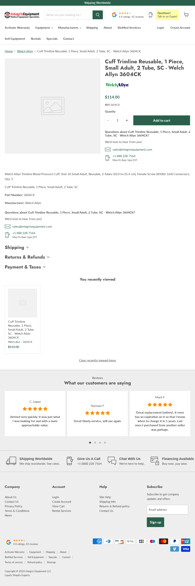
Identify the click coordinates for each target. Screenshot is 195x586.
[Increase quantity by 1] (127, 120)
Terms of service (14, 562)
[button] (90, 443)
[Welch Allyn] (117, 89)
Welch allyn (14, 341)
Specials (52, 38)
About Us (11, 497)
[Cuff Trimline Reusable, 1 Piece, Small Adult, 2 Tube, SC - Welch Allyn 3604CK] (22, 303)
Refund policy (34, 562)
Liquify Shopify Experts (17, 575)
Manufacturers (68, 27)
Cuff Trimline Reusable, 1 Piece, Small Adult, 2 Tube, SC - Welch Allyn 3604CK (21, 329)
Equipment (43, 27)
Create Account (180, 27)
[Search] (98, 14)
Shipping (92, 27)
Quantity (110, 111)
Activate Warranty (17, 27)
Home (9, 51)
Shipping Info (107, 501)
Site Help (105, 497)
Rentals (36, 38)
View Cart (58, 506)
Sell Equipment (15, 38)
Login (160, 27)
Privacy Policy (13, 506)
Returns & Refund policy (114, 506)
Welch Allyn (25, 51)
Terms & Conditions (17, 510)
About (108, 27)
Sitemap (51, 562)
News (8, 515)
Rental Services (61, 510)
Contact (68, 38)
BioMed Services (129, 27)
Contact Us (12, 501)
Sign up (155, 522)
